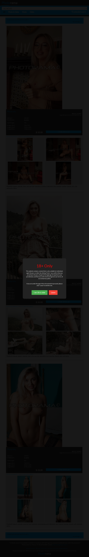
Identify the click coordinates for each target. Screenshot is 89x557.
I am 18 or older (39, 292)
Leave (53, 292)
